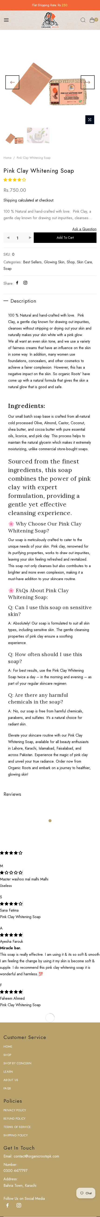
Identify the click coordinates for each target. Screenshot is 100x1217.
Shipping (10, 200)
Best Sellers (32, 262)
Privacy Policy (14, 1110)
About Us (10, 1080)
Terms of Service (17, 1127)
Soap (7, 268)
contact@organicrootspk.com (36, 1156)
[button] (15, 179)
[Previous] (12, 82)
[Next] (88, 82)
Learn (8, 1071)
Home (7, 157)
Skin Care (84, 262)
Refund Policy (14, 1118)
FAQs (7, 1088)
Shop (71, 262)
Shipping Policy (15, 1135)
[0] (92, 20)
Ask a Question (84, 229)
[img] (11, 872)
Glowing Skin (54, 262)
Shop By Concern (17, 1063)
